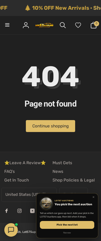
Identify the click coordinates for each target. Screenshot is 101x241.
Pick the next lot (67, 224)
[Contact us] (11, 230)
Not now (67, 233)
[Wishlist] (78, 25)
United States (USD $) (25, 194)
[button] (7, 25)
